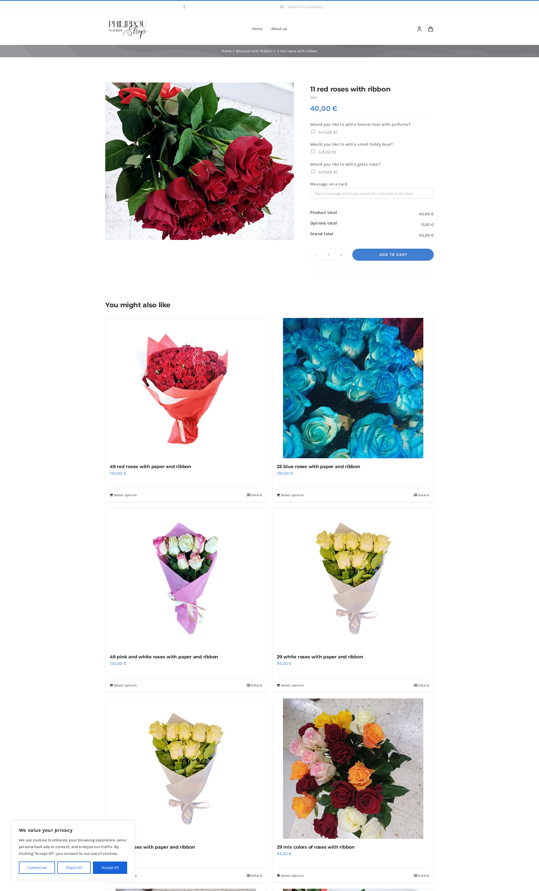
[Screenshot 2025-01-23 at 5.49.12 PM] (127, 20)
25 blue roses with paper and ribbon (318, 466)
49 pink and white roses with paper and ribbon (164, 656)
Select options (125, 495)
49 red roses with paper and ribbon (150, 466)
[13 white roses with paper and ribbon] (186, 768)
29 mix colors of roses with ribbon (316, 847)
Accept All (110, 867)
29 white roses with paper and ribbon (320, 656)
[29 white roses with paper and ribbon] (353, 578)
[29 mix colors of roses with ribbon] (353, 768)
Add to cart (393, 254)
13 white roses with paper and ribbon (152, 847)
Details (256, 495)
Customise (37, 867)
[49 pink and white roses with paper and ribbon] (186, 578)
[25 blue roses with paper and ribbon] (353, 388)
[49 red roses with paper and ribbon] (186, 388)
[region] (73, 850)
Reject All (74, 867)
